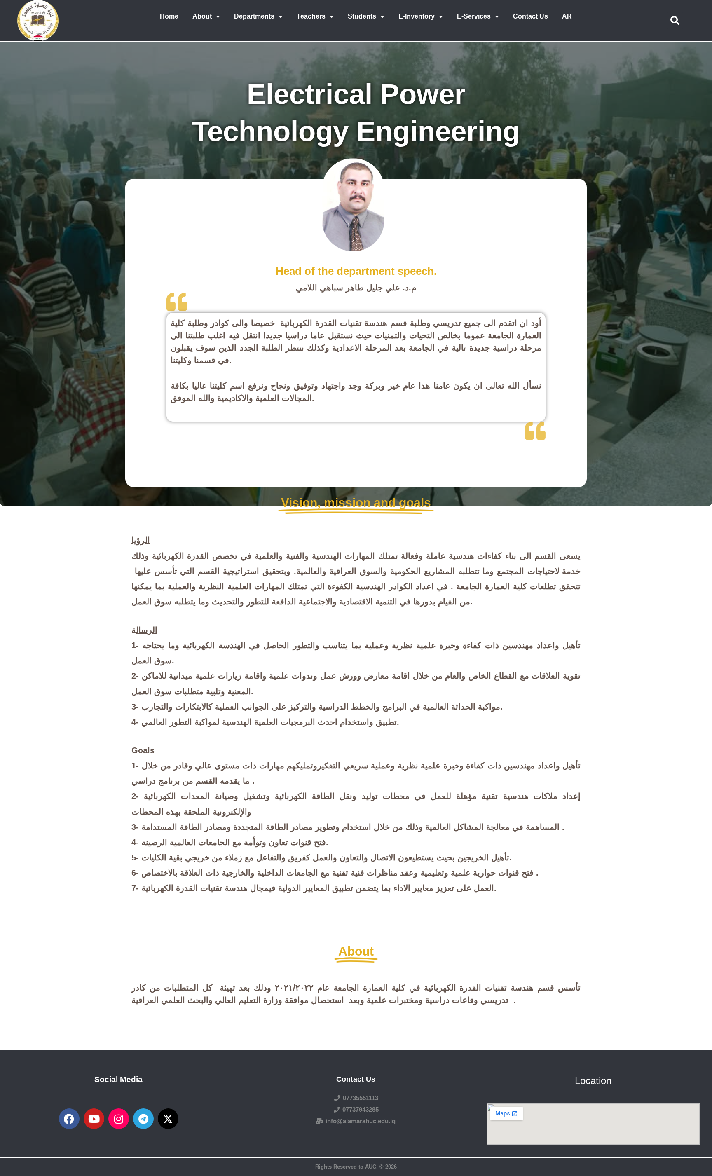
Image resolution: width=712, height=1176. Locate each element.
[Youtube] (94, 1118)
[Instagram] (118, 1118)
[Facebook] (69, 1118)
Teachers (311, 16)
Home (169, 16)
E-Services (474, 16)
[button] (675, 20)
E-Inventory (416, 16)
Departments (254, 16)
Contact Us (530, 16)
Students (362, 16)
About (202, 16)
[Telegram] (143, 1118)
